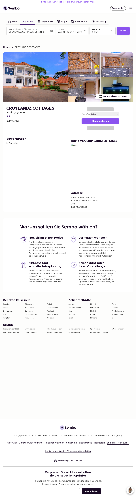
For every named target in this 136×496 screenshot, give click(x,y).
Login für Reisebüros (118, 443)
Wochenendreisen (54, 332)
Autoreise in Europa (11, 332)
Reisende (96, 29)
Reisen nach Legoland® (99, 332)
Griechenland (52, 308)
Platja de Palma (75, 308)
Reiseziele (99, 443)
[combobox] (28, 32)
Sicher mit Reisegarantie (79, 443)
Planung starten (100, 121)
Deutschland (8, 311)
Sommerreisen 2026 (11, 329)
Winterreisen (30, 329)
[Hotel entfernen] (51, 30)
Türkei (49, 304)
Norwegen (29, 318)
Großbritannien (31, 315)
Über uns (12, 443)
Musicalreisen (74, 332)
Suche (123, 31)
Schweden (29, 311)
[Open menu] (131, 8)
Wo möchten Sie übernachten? (23, 29)
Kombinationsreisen (77, 329)
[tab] (13, 22)
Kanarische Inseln (54, 315)
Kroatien (50, 318)
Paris (114, 304)
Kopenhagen (117, 315)
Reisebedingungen (54, 443)
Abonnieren (91, 491)
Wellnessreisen (118, 329)
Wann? (61, 29)
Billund (93, 304)
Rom (70, 311)
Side (114, 318)
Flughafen (86, 114)
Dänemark (29, 304)
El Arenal (93, 318)
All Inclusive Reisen (54, 329)
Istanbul (72, 318)
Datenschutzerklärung (30, 443)
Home (6, 47)
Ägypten (6, 318)
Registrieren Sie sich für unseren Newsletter (68, 451)
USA (4, 315)
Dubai (92, 315)
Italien (5, 308)
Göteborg (72, 315)
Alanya (71, 304)
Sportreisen (95, 329)
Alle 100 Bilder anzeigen (115, 96)
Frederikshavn (118, 311)
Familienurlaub (31, 332)
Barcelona (94, 308)
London (115, 308)
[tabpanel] (68, 31)
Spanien (6, 304)
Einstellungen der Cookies (70, 461)
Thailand (50, 311)
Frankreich (29, 308)
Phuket (93, 311)
